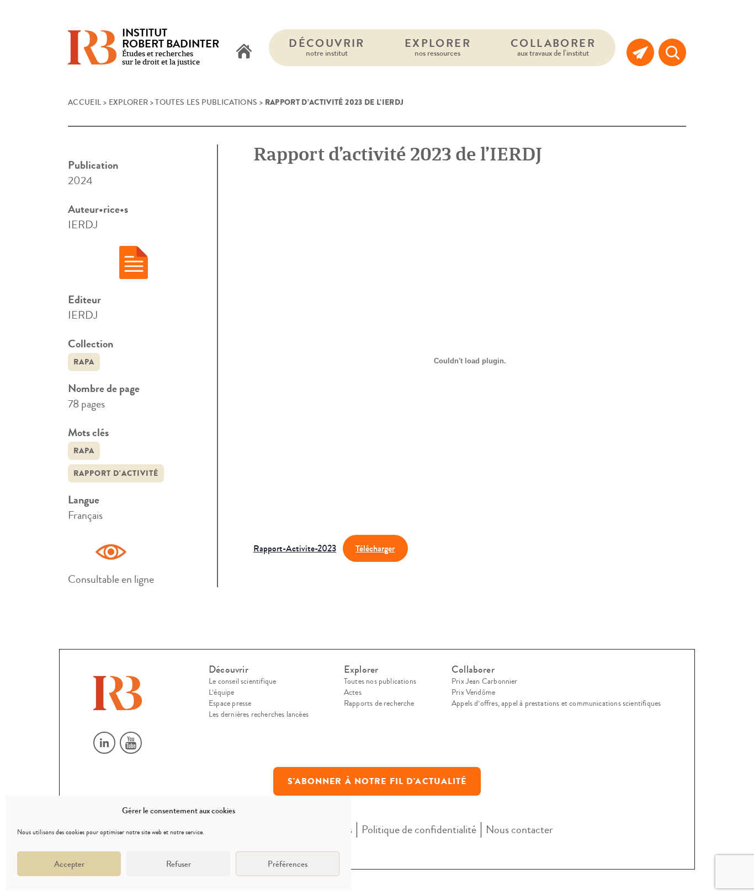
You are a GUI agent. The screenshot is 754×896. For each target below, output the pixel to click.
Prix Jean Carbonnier (485, 681)
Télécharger (375, 548)
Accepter (69, 864)
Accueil (84, 102)
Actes (353, 692)
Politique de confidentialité (419, 830)
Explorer (438, 47)
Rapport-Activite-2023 (294, 548)
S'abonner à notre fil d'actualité (377, 781)
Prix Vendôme (473, 692)
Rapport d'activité (115, 473)
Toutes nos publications (380, 681)
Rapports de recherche (379, 703)
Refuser (178, 864)
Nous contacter (519, 830)
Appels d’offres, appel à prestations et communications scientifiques (556, 703)
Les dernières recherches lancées (259, 714)
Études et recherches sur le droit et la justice (170, 48)
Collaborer (553, 47)
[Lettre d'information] (640, 52)
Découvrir (327, 47)
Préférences (287, 864)
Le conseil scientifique (242, 681)
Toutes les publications (206, 102)
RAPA (83, 362)
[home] (244, 52)
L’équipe (221, 692)
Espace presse (230, 703)
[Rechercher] (672, 52)
